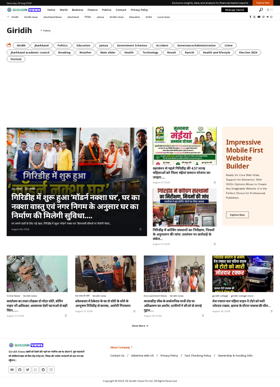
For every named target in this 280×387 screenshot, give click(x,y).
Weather (85, 52)
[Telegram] (267, 17)
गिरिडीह (88, 17)
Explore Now (237, 215)
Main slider (107, 52)
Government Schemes (132, 45)
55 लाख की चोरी (82, 295)
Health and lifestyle (216, 52)
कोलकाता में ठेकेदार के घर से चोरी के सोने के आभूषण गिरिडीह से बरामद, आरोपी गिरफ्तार (102, 303)
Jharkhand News (52, 17)
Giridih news (31, 17)
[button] (253, 9)
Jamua (100, 17)
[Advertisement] (140, 98)
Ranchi (189, 52)
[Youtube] (12, 369)
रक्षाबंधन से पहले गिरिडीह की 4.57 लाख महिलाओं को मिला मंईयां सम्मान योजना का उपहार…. (181, 172)
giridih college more (242, 295)
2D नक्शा (16, 189)
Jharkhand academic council (30, 52)
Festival (16, 59)
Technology (150, 52)
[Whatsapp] (35, 369)
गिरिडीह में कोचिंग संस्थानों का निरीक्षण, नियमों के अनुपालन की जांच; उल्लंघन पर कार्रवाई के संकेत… (183, 234)
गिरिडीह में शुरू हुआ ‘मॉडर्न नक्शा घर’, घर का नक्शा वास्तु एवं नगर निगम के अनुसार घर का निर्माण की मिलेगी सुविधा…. (75, 206)
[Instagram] (263, 17)
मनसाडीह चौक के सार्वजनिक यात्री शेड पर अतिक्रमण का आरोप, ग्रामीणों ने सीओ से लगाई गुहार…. (173, 305)
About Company (120, 347)
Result (171, 52)
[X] (254, 17)
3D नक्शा (30, 189)
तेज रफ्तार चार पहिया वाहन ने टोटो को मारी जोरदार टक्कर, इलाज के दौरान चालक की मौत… (241, 303)
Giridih (14, 17)
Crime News (13, 295)
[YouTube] (259, 17)
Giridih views (117, 17)
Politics (63, 45)
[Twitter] (27, 369)
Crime (229, 45)
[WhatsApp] (271, 17)
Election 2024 (248, 52)
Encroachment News (155, 295)
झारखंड (149, 17)
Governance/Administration (196, 45)
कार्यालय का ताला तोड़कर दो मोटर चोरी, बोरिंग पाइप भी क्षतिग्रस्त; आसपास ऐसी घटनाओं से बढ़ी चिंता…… (37, 305)
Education (134, 17)
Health (129, 52)
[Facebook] (250, 17)
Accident (162, 45)
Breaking (64, 52)
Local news (164, 17)
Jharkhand (73, 17)
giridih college (220, 295)
